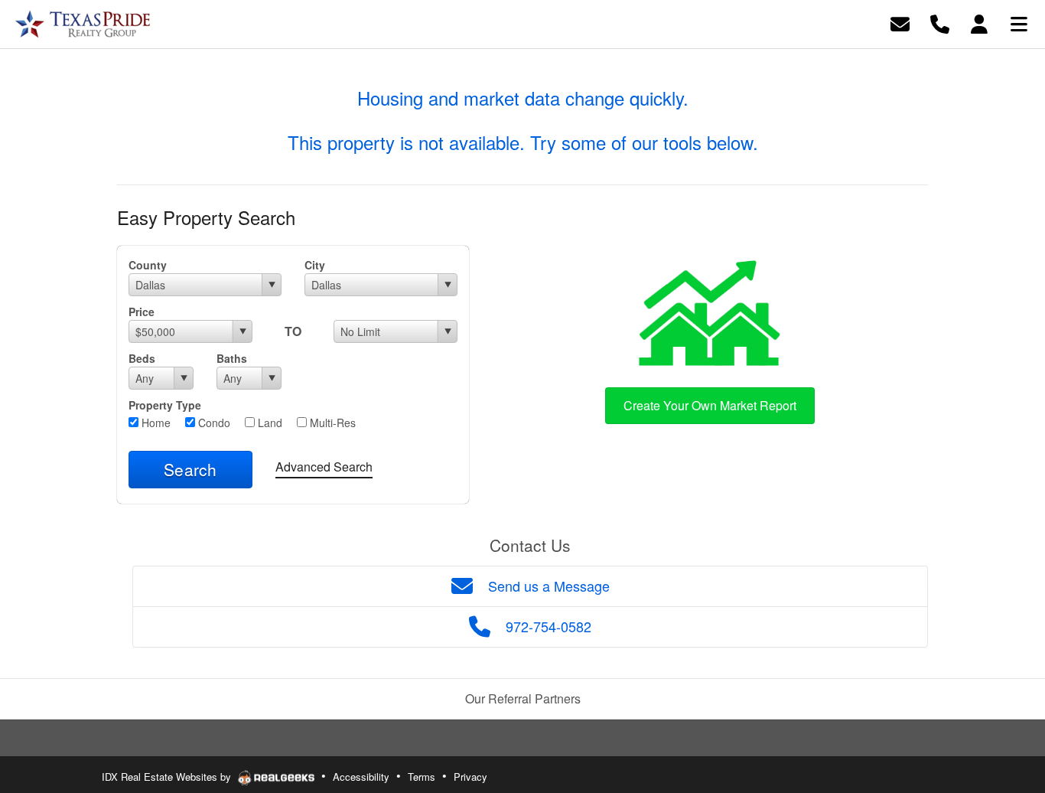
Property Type (165, 405)
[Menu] (1019, 22)
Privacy (470, 776)
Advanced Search (324, 466)
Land (268, 422)
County (148, 264)
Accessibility (361, 776)
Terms (421, 776)
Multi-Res (331, 422)
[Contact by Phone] (939, 22)
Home (154, 422)
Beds (142, 358)
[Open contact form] (900, 22)
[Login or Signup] (979, 22)
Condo (212, 422)
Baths (231, 358)
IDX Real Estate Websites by (168, 776)
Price (142, 311)
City (314, 264)
